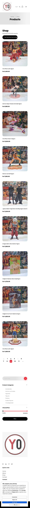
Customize (14, 497)
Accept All (14, 502)
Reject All (14, 499)
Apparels (7, 393)
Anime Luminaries (10, 391)
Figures (7, 396)
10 (15, 361)
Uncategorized (9, 402)
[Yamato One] (7, 6)
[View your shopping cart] (22, 7)
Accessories (8, 389)
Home (12, 16)
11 (18, 361)
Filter (15, 418)
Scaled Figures (9, 400)
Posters (7, 398)
